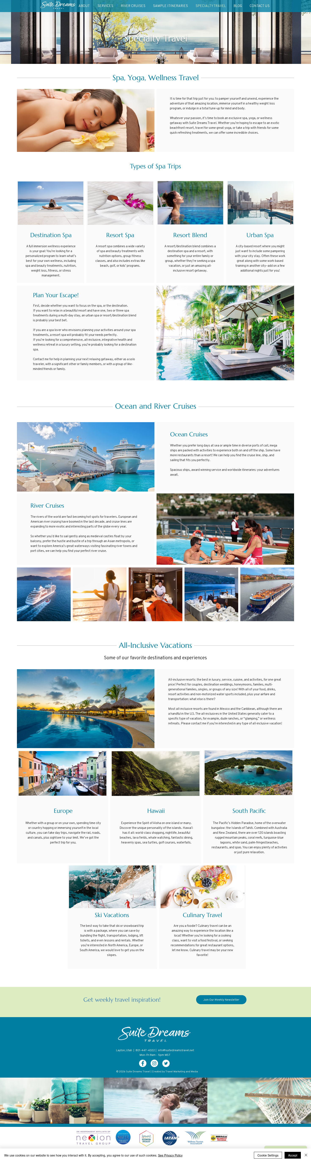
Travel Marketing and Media (181, 1071)
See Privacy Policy (170, 1155)
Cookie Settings (267, 1155)
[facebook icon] (142, 1063)
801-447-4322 (145, 1050)
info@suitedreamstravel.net (176, 1050)
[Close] (305, 1155)
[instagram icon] (154, 1063)
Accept (292, 1155)
